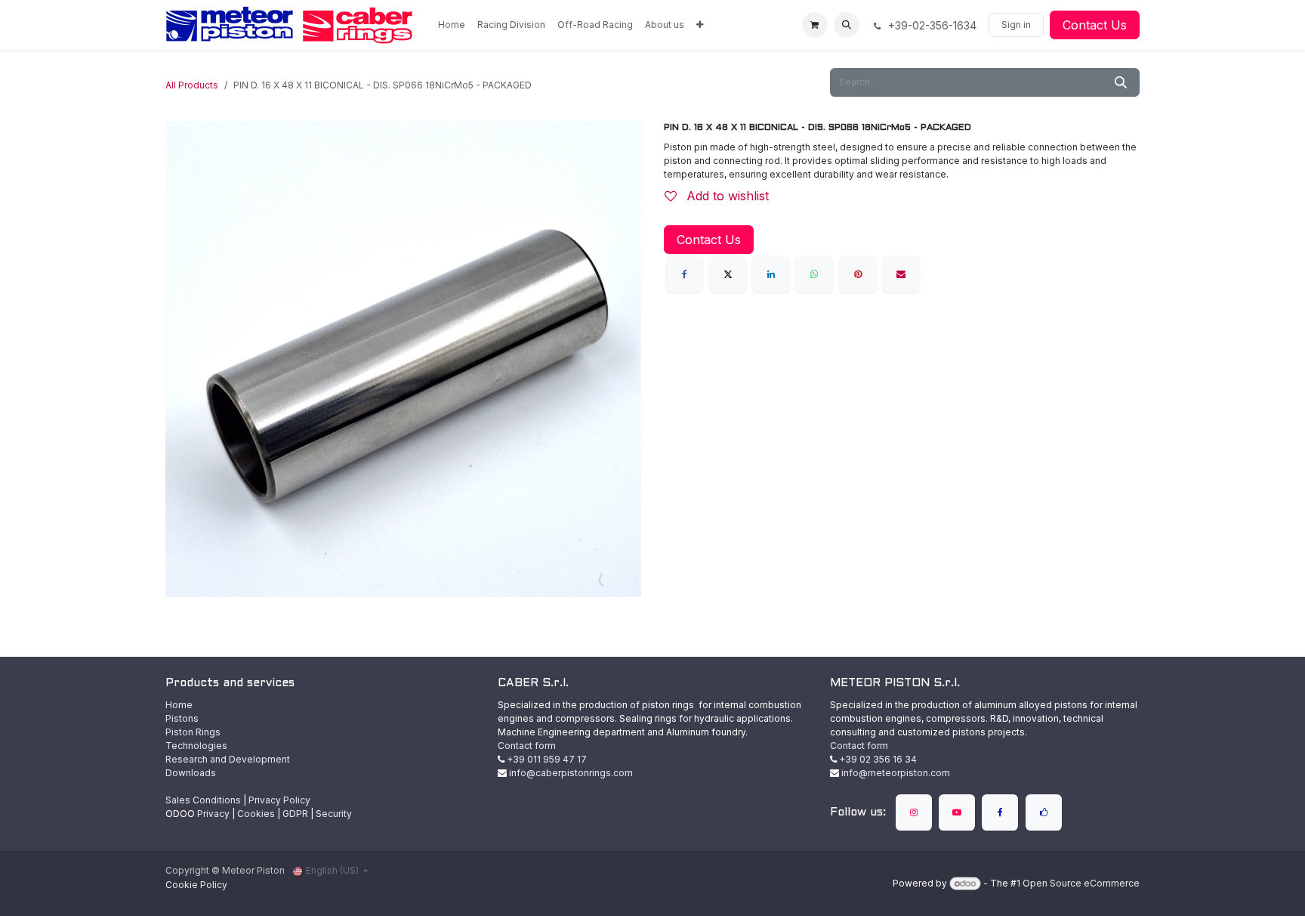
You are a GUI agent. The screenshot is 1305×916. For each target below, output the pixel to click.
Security (334, 813)
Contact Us (1095, 24)
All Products (191, 85)
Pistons (182, 718)
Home (179, 704)
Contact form (527, 745)
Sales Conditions (203, 800)
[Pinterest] (858, 274)
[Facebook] (684, 274)
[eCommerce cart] (815, 25)
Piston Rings (193, 732)
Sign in (1016, 24)
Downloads (190, 772)
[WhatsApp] (814, 274)
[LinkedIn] (771, 274)
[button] (846, 25)
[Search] (1121, 82)
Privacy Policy (279, 800)
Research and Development (227, 759)
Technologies (196, 745)
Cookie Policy (196, 884)
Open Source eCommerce (1081, 883)
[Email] (901, 274)
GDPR (295, 813)
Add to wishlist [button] (726, 195)
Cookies (256, 813)
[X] (728, 274)
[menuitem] (451, 25)
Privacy (213, 813)
